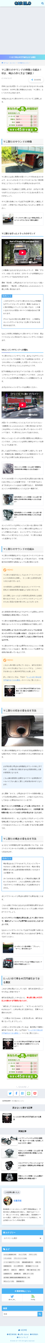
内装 (38, 1262)
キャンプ (22, 1254)
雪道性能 (20, 1281)
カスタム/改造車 (10, 1254)
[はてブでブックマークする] (22, 1093)
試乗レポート (28, 1273)
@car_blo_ (12, 1299)
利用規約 (34, 1334)
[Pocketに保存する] (35, 1093)
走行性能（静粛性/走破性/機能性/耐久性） (17, 1277)
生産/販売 (8, 1273)
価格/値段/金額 (27, 1262)
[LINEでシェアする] (28, 1093)
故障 (6, 1270)
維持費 (17, 1273)
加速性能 (7, 1266)
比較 (14, 1270)
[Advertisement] (22, 30)
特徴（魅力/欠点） (33, 1270)
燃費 (21, 1270)
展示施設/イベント (32, 1266)
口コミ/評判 (18, 1266)
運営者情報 (12, 1334)
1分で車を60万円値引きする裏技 (23, 57)
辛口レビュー (9, 1281)
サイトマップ (23, 1337)
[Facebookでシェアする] (16, 1093)
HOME (23, 1330)
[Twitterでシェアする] (10, 1093)
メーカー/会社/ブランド (11, 1262)
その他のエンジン (18, 1101)
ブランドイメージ (20, 1258)
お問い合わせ (24, 1334)
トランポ (7, 1258)
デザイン (33, 1254)
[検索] (39, 1314)
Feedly (33, 1299)
